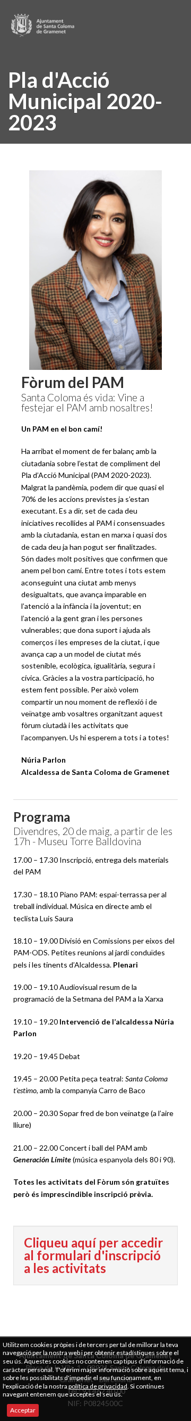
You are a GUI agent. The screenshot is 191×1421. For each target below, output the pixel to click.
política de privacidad (97, 1386)
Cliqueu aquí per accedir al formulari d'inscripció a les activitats (93, 1255)
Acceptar (23, 1410)
